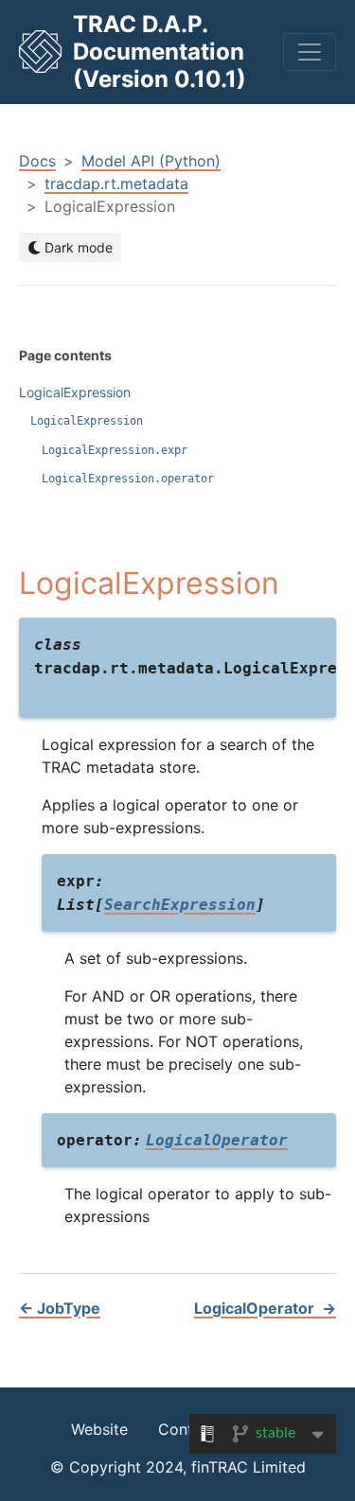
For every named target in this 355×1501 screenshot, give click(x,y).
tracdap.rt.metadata (116, 183)
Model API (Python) (151, 160)
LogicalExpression (75, 392)
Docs (37, 160)
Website (99, 1429)
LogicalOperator (265, 1308)
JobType (59, 1308)
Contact (187, 1429)
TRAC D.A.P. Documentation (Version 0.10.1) (159, 52)
